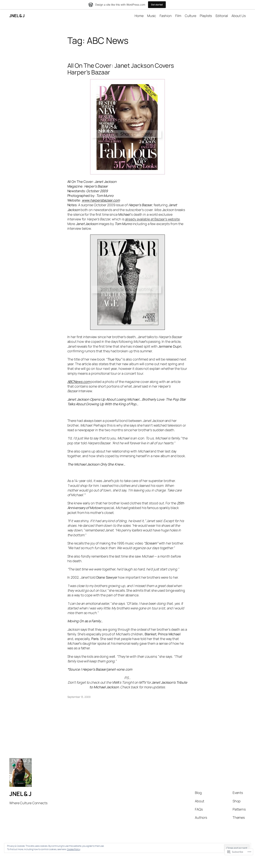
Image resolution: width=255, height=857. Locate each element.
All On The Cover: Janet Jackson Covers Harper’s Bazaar (120, 69)
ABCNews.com (78, 381)
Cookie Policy (73, 849)
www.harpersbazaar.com (101, 200)
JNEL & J (16, 15)
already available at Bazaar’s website (152, 219)
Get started (157, 4)
